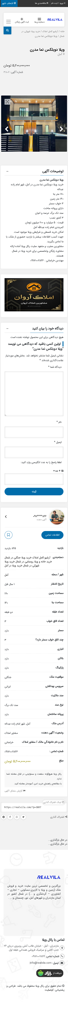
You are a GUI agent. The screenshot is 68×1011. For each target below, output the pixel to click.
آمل (60, 54)
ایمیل (58, 442)
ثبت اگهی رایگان (22, 22)
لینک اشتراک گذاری (52, 802)
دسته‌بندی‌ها (39, 22)
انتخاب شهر (8, 3)
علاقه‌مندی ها (41, 3)
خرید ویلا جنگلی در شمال (18, 558)
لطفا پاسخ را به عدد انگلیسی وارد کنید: (41, 462)
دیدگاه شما (55, 367)
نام (59, 422)
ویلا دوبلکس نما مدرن (47, 50)
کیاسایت (49, 990)
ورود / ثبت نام (57, 3)
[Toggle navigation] (8, 21)
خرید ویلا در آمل (13, 566)
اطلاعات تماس (52, 535)
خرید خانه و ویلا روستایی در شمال (33, 562)
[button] (34, 172)
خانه (62, 31)
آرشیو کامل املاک (50, 31)
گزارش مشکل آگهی (14, 791)
